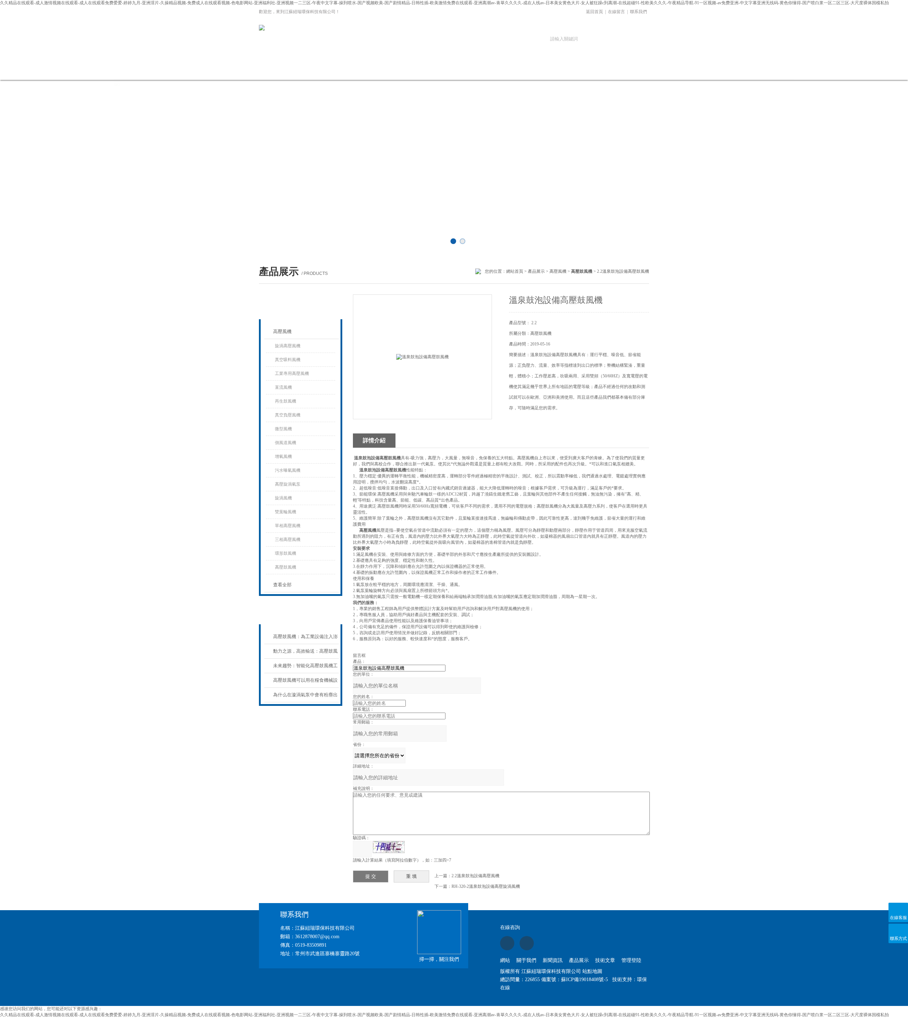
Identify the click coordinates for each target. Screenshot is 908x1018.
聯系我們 (638, 11)
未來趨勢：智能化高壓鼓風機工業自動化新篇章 (305, 668)
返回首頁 (594, 11)
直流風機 (283, 387)
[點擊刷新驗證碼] (389, 847)
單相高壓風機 (287, 525)
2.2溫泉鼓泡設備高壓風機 (475, 875)
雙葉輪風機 (285, 511)
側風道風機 (285, 442)
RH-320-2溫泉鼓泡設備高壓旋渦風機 (486, 886)
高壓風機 (557, 271)
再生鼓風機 (285, 401)
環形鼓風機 (285, 553)
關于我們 (331, 69)
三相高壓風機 (287, 539)
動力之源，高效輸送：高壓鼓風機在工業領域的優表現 (305, 653)
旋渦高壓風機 (287, 345)
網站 (505, 960)
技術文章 (475, 69)
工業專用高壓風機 (292, 373)
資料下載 (522, 69)
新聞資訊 (379, 69)
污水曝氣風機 (287, 470)
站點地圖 (592, 971)
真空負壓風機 (287, 415)
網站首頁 (283, 69)
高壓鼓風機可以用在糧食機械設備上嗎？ (305, 682)
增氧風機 (283, 456)
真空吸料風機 (287, 359)
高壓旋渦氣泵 (287, 484)
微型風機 (283, 428)
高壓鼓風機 (285, 567)
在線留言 (616, 11)
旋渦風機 (283, 498)
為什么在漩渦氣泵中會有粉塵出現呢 (305, 697)
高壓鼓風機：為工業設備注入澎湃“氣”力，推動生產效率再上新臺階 (305, 639)
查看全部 (282, 584)
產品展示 (427, 69)
